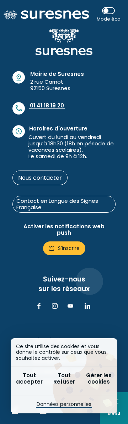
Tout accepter (29, 378)
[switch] (108, 14)
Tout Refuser (64, 378)
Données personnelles (64, 404)
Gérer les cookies (99, 378)
